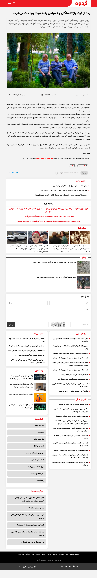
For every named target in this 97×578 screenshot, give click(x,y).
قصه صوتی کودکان (37, 460)
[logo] (81, 3)
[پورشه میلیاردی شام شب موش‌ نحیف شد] (17, 237)
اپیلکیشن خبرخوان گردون (44, 158)
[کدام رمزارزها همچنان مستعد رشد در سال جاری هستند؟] (40, 407)
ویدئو (43, 554)
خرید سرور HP (39, 446)
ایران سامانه (22, 567)
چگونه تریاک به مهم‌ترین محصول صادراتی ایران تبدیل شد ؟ (80, 248)
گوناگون (28, 554)
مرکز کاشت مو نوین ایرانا (36, 467)
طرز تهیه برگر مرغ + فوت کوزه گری (32, 542)
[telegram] (17, 172)
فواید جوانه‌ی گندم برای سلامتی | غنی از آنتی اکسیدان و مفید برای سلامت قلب (29, 499)
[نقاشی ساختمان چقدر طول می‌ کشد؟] (40, 397)
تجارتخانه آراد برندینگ (37, 473)
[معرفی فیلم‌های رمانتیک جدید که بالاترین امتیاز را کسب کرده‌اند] (59, 237)
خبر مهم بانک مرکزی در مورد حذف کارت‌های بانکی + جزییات (27, 517)
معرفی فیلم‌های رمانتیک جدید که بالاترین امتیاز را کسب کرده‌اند (60, 248)
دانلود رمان (40, 432)
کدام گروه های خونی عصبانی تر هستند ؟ (30, 525)
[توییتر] (70, 567)
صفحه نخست (74, 554)
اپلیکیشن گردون (41, 560)
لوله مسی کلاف (39, 439)
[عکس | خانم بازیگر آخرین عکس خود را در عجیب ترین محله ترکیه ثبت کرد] (38, 237)
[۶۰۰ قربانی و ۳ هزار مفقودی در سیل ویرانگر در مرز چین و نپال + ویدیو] (83, 267)
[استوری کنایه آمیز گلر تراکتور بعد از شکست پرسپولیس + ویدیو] (83, 282)
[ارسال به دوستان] (42, 95)
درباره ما (50, 560)
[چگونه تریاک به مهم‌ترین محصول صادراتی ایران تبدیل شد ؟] (80, 237)
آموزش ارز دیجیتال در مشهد (35, 453)
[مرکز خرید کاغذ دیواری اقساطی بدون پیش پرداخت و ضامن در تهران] (40, 387)
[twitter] (13, 172)
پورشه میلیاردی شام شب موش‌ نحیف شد (18, 247)
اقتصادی (85, 95)
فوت (71, 166)
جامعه (55, 554)
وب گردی (21, 554)
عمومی (78, 95)
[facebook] (9, 172)
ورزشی (49, 554)
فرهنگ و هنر (36, 554)
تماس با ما (58, 560)
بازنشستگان (82, 166)
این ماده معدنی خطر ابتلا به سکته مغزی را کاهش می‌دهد (27, 534)
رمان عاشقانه (39, 425)
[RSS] (66, 567)
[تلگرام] (77, 567)
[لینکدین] (62, 567)
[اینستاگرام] (74, 567)
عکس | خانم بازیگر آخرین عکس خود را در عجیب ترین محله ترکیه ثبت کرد (38, 248)
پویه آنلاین (40, 480)
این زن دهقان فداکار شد (36, 508)
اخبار (67, 554)
